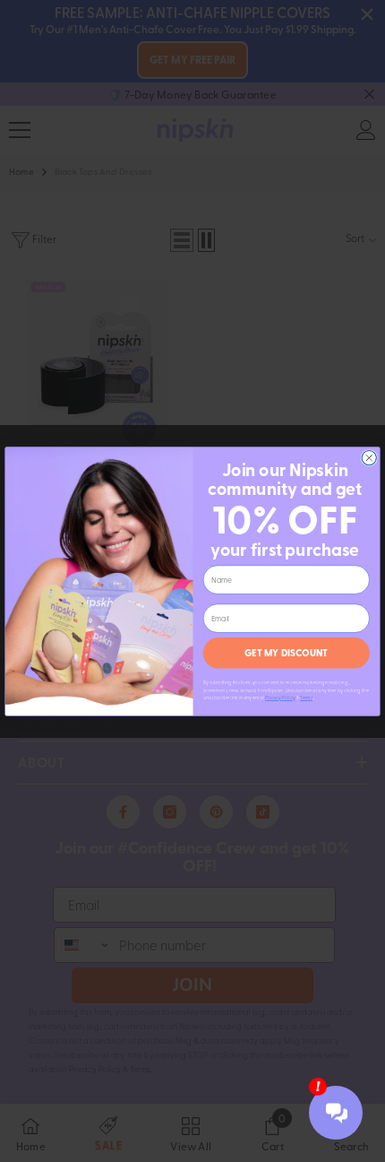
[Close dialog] (369, 457)
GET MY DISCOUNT (286, 653)
